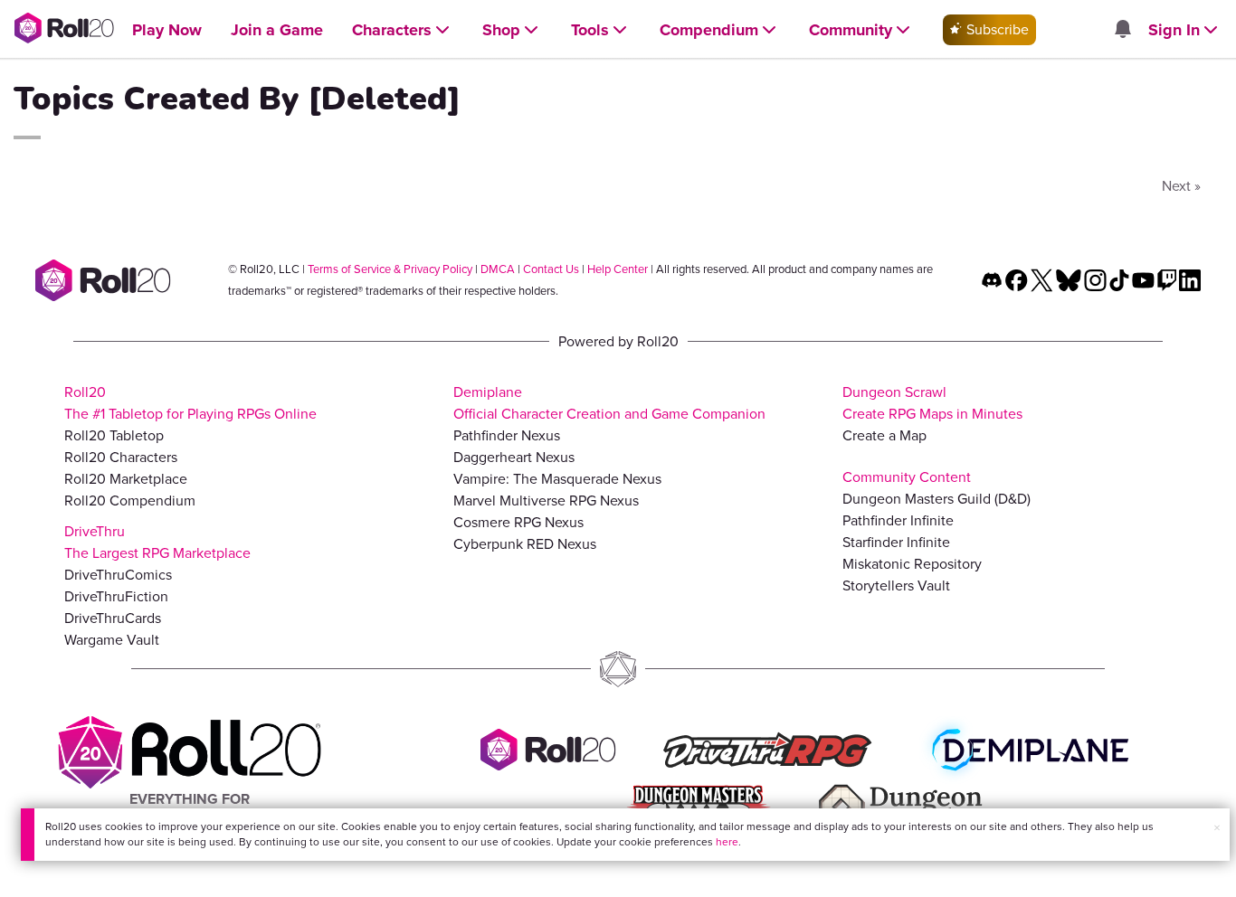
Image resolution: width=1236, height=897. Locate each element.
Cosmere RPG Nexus (518, 522)
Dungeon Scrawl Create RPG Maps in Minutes (932, 403)
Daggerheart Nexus (514, 457)
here (727, 842)
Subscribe (996, 29)
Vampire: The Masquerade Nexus (557, 478)
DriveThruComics (118, 574)
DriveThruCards (112, 618)
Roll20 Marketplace (125, 478)
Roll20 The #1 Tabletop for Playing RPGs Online (190, 403)
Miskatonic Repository (912, 563)
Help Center (617, 269)
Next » (1181, 185)
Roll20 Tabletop (114, 435)
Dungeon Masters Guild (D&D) (936, 498)
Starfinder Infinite (896, 542)
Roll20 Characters (120, 457)
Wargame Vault (111, 639)
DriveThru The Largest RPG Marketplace (157, 542)
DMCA (497, 269)
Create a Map (884, 435)
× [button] (1217, 827)
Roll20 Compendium (129, 500)
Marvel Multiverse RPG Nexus (546, 500)
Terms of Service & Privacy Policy (390, 269)
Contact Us (551, 269)
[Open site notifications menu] (1122, 30)
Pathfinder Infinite (898, 520)
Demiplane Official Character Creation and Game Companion (609, 403)
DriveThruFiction (116, 596)
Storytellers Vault (896, 585)
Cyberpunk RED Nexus (524, 543)
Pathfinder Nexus (506, 435)
